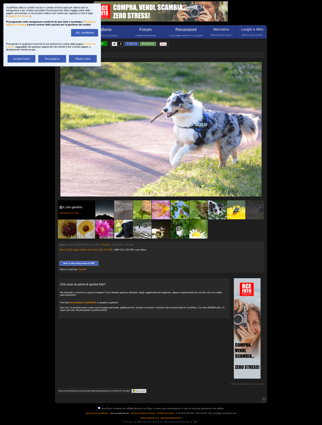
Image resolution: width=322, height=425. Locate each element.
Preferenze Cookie (165, 413)
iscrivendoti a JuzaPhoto (83, 302)
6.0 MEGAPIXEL (163, 190)
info (261, 384)
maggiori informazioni (18, 16)
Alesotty (106, 244)
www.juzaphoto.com (150, 418)
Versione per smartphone (97, 413)
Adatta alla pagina (163, 68)
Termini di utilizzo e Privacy (143, 413)
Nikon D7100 (66, 249)
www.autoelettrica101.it (171, 418)
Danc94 (82, 269)
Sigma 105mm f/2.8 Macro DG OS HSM (92, 249)
